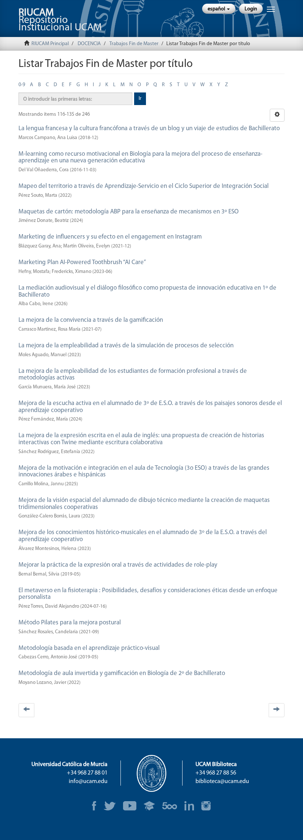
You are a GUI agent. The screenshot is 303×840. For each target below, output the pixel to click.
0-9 (21, 85)
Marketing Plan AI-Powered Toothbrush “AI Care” (82, 262)
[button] (218, 9)
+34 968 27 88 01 (87, 773)
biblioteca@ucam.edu (222, 782)
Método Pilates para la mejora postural (69, 623)
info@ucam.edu (88, 782)
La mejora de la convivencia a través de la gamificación (90, 320)
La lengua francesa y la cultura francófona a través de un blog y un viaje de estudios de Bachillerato (149, 128)
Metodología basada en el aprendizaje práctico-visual (89, 648)
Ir (140, 98)
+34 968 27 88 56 (215, 773)
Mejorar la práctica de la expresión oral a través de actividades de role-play (117, 565)
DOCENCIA (89, 44)
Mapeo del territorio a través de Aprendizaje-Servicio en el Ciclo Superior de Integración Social (143, 186)
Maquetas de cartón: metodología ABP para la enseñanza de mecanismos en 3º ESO (128, 212)
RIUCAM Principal (50, 44)
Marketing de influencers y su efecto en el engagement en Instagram (110, 237)
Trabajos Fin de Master (134, 44)
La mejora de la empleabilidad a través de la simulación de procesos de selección (126, 346)
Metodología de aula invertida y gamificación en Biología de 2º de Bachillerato (121, 673)
